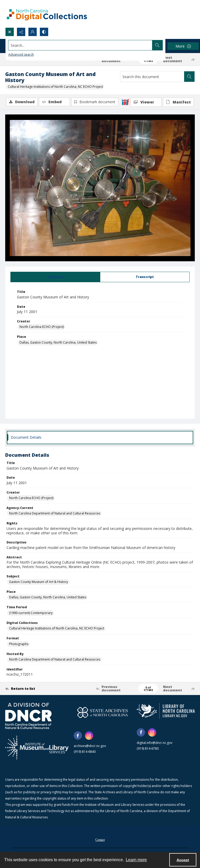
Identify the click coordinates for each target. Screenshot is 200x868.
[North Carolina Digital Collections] (47, 14)
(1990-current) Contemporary (31, 613)
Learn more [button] (136, 860)
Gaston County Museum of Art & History (38, 582)
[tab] (55, 277)
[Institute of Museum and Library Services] (36, 747)
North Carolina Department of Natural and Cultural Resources (54, 513)
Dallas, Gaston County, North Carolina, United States (58, 342)
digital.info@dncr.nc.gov (154, 742)
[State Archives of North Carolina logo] (103, 712)
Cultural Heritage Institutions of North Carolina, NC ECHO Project (55, 86)
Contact (100, 840)
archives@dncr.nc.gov (90, 746)
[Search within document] (189, 76)
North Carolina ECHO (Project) (42, 327)
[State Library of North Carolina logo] (166, 711)
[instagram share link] (89, 735)
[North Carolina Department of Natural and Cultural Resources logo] (28, 716)
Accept (183, 860)
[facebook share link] (78, 735)
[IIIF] (125, 101)
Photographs (18, 644)
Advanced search (21, 54)
